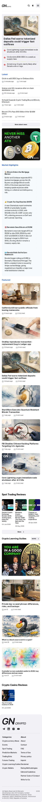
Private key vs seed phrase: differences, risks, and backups (20, 605)
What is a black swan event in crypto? (17, 640)
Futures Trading (8, 760)
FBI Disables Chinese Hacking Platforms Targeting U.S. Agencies (20, 445)
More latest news (21, 124)
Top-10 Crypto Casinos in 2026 (7, 704)
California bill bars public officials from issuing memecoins (20, 309)
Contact (24, 745)
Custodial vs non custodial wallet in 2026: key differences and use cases (20, 672)
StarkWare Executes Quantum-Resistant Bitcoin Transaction (20, 411)
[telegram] (3, 728)
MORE (34, 539)
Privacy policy (26, 756)
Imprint (23, 760)
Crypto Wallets (8, 768)
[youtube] (18, 728)
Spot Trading (7, 749)
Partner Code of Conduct (30, 776)
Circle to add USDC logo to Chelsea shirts (18, 78)
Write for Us (25, 780)
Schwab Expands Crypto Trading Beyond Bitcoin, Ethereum (21, 101)
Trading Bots (7, 756)
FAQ (22, 749)
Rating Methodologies (29, 768)
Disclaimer (25, 764)
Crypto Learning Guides (14, 539)
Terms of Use (26, 753)
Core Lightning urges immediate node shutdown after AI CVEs (19, 479)
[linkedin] (8, 728)
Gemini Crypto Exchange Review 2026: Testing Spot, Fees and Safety (7, 517)
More (19, 532)
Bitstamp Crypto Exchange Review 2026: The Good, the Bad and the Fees (20, 518)
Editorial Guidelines (28, 772)
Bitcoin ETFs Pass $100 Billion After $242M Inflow (18, 113)
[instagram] (13, 728)
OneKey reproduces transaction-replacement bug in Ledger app (17, 343)
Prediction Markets (9, 753)
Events (5, 745)
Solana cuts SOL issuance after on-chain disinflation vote (18, 89)
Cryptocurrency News (10, 741)
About (23, 741)
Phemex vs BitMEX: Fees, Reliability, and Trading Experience (34, 516)
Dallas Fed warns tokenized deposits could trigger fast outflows (19, 42)
